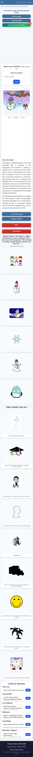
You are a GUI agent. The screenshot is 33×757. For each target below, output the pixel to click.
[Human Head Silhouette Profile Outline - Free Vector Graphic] (16, 512)
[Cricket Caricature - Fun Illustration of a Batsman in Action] (16, 482)
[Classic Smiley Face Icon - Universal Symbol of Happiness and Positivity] (16, 602)
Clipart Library (12, 744)
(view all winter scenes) (16, 246)
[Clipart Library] (2, 2)
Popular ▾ (24, 2)
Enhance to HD (16, 219)
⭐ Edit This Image (17, 214)
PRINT (16, 225)
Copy (28, 690)
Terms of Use (11, 746)
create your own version (10, 208)
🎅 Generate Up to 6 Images (19, 24)
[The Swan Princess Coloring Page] (16, 422)
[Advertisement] (16, 46)
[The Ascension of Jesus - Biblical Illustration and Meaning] (16, 663)
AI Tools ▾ (18, 2)
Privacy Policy (21, 746)
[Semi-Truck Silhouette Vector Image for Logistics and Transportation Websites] (16, 571)
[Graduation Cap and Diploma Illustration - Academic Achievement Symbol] (16, 451)
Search (16, 81)
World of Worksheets (16, 750)
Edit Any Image (16, 16)
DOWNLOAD (16, 231)
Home (2, 6)
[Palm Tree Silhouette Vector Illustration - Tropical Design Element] (16, 633)
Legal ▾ (29, 2)
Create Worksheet (16, 20)
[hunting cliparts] (16, 541)
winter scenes (9, 6)
